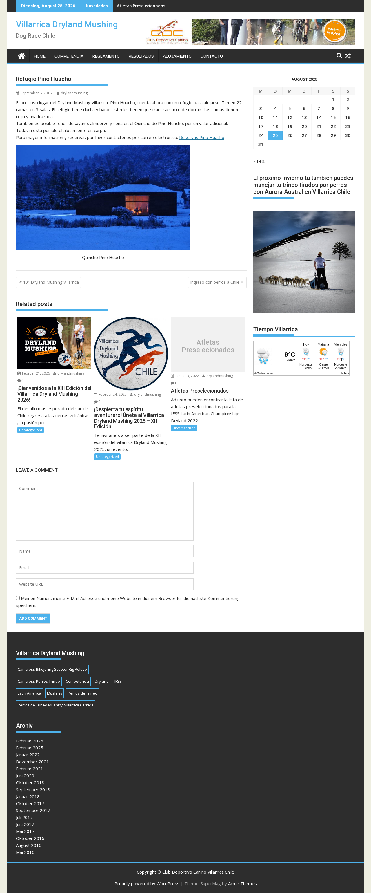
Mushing (54, 693)
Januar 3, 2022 (187, 375)
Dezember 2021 (32, 761)
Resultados (141, 56)
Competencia (68, 56)
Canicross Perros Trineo (39, 681)
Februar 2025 (29, 748)
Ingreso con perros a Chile (214, 282)
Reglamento (106, 56)
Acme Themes (242, 883)
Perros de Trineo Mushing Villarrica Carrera (56, 705)
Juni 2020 (25, 775)
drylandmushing (74, 93)
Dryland (102, 681)
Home (40, 56)
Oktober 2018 (30, 782)
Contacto (212, 56)
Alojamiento (177, 56)
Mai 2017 (25, 831)
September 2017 (33, 810)
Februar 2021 (29, 768)
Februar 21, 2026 (35, 373)
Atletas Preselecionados (141, 5)
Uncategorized (30, 430)
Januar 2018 (28, 796)
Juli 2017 (24, 817)
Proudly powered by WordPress (146, 883)
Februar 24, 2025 (112, 394)
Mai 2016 (25, 852)
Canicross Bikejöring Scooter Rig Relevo (52, 669)
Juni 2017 (25, 824)
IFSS (118, 681)
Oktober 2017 (30, 803)
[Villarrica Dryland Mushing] (21, 55)
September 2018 (33, 789)
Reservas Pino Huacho (201, 137)
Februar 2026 (29, 741)
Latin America (29, 693)
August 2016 (28, 845)
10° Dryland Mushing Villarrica (51, 282)
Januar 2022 (28, 755)
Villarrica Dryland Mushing (67, 24)
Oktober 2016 (30, 838)
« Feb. (259, 161)
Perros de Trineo (82, 693)
